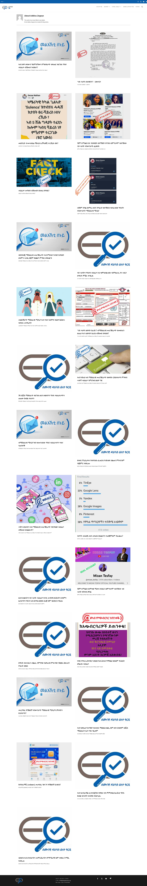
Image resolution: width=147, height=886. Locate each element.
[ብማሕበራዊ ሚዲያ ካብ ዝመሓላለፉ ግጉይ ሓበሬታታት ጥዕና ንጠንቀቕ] (44, 424)
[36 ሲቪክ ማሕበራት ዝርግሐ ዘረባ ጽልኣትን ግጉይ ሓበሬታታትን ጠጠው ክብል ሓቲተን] (44, 368)
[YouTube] (106, 878)
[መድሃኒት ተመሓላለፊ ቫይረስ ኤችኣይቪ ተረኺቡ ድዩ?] (44, 116)
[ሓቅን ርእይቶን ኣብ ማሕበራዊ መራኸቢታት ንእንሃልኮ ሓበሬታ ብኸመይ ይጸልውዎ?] (44, 499)
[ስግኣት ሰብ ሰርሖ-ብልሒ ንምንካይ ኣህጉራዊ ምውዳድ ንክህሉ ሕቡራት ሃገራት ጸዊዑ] (44, 635)
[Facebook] (97, 878)
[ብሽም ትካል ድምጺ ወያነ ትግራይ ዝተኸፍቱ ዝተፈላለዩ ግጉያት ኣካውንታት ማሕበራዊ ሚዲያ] (102, 181)
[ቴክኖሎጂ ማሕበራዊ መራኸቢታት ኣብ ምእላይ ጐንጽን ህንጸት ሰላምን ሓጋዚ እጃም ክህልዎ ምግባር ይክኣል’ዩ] (44, 236)
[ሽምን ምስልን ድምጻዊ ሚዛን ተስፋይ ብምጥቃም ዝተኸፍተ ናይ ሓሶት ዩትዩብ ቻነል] (102, 566)
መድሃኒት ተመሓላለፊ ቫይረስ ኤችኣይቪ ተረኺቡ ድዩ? (38, 143)
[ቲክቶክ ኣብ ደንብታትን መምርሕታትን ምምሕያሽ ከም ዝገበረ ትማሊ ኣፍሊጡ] (44, 830)
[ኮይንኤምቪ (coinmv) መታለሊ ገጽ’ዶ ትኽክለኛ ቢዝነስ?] (44, 761)
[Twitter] (102, 878)
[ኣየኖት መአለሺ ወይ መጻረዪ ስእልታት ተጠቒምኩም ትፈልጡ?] (102, 503)
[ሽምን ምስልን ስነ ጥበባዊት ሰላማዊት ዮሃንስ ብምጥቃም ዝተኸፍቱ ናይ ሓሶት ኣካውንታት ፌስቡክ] (102, 116)
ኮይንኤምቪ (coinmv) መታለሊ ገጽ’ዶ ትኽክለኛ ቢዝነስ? (39, 785)
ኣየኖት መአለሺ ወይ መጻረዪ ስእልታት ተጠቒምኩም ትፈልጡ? (100, 536)
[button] (142, 6)
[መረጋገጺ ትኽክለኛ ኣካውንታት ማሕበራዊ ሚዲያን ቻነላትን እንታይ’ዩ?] (44, 691)
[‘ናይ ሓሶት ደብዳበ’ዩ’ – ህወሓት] (102, 55)
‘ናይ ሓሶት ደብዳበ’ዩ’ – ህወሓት (89, 82)
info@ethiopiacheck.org (65, 880)
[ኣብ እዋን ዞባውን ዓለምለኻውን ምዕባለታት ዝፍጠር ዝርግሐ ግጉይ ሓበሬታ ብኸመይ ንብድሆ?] (44, 46)
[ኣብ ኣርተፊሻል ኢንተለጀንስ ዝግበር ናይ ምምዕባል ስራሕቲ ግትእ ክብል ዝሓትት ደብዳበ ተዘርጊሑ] (102, 765)
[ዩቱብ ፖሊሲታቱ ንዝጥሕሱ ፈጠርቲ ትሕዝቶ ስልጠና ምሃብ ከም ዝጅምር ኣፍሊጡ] (102, 433)
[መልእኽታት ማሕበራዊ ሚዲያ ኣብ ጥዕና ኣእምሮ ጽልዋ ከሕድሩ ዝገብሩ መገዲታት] (44, 301)
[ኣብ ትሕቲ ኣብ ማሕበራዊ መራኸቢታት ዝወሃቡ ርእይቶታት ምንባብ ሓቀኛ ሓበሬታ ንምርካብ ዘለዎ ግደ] (102, 359)
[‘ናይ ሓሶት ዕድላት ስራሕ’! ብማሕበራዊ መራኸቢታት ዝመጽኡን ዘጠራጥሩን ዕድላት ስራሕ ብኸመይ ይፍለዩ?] (102, 307)
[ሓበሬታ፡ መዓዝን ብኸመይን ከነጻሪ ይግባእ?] (44, 172)
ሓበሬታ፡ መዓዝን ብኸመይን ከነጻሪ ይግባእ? (33, 190)
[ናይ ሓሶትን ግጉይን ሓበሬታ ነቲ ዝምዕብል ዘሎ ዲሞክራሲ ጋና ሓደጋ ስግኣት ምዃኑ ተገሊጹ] (102, 245)
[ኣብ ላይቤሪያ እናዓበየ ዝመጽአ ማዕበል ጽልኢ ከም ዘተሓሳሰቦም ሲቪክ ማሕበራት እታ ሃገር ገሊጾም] (102, 700)
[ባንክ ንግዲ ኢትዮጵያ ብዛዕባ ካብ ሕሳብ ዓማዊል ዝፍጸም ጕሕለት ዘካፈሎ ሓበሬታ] (102, 634)
